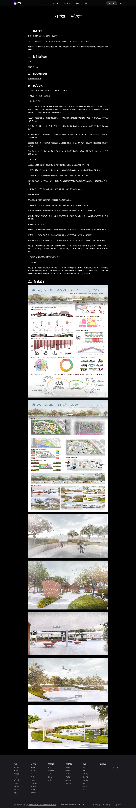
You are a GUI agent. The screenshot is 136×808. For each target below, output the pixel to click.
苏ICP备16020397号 (34, 805)
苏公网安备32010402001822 (48, 805)
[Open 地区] (121, 805)
